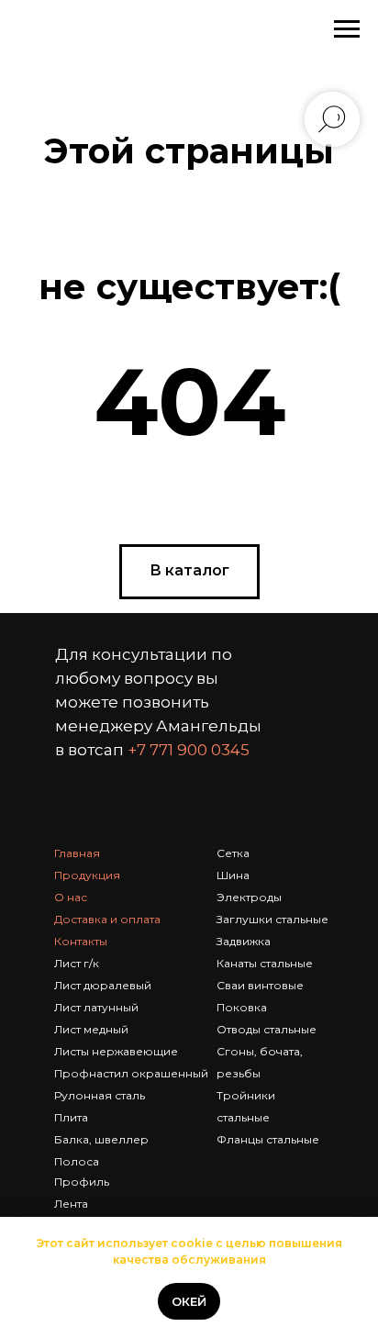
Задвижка (244, 941)
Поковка (242, 1007)
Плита (71, 1117)
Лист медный (91, 1029)
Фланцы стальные (268, 1139)
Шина (233, 875)
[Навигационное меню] (347, 29)
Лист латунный (96, 1007)
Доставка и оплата (107, 919)
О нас (70, 897)
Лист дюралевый (102, 985)
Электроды (249, 897)
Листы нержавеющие (116, 1051)
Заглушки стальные (272, 919)
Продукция (87, 875)
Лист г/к (76, 963)
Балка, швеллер (101, 1139)
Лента (71, 1203)
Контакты (80, 941)
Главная (77, 853)
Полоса (76, 1161)
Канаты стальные (265, 963)
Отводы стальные (267, 1029)
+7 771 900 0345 (189, 750)
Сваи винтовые (260, 985)
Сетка (233, 853)
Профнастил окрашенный (131, 1073)
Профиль (81, 1181)
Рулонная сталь (99, 1095)
